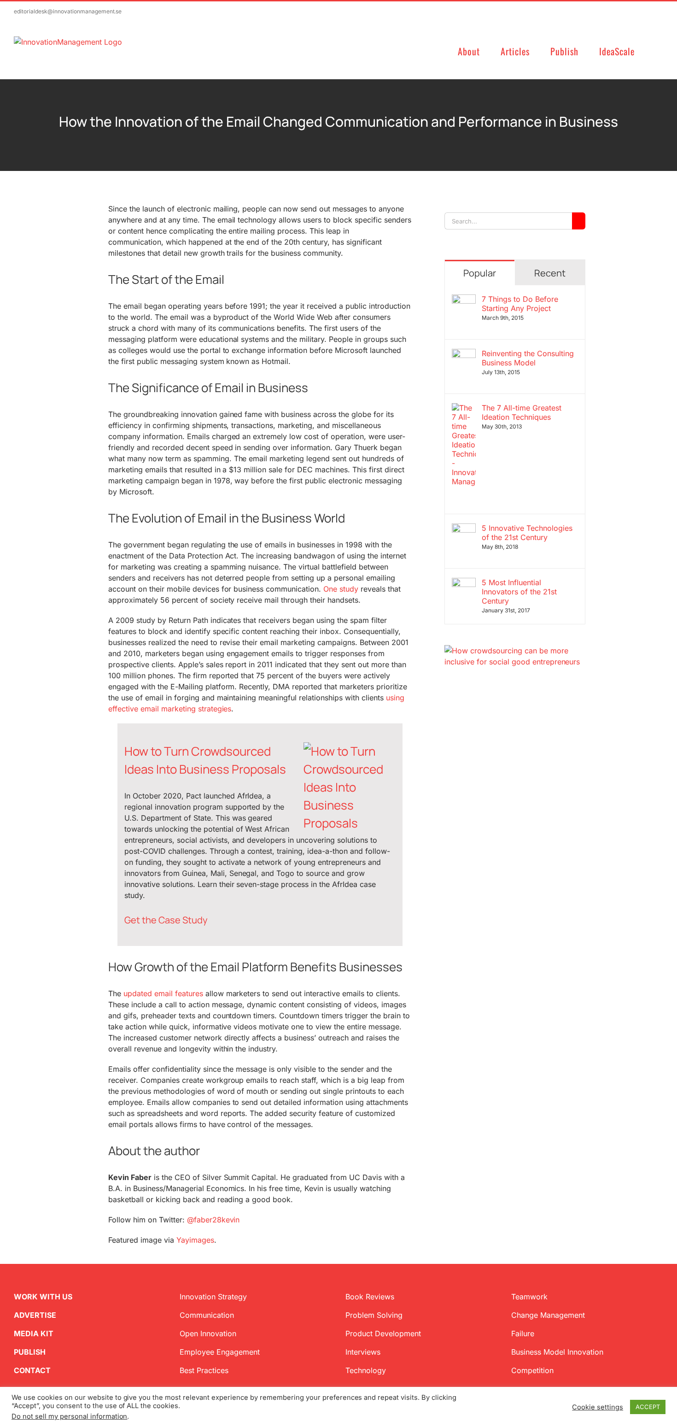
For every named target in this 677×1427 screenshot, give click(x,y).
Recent (550, 273)
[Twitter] (448, 711)
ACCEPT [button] (648, 1406)
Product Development (383, 1333)
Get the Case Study (166, 920)
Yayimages (195, 1240)
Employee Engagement (220, 1352)
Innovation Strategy (213, 1296)
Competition (532, 1370)
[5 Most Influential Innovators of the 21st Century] (464, 583)
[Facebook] (463, 711)
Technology (365, 1370)
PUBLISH (30, 1352)
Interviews (362, 1352)
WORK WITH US (43, 1296)
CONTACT (32, 1370)
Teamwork (529, 1296)
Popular (479, 273)
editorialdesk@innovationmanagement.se (68, 11)
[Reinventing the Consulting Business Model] (464, 354)
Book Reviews (369, 1296)
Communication (207, 1315)
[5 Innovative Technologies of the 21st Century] (464, 529)
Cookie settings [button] (597, 1407)
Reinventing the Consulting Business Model (528, 358)
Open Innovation (208, 1333)
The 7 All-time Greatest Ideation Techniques (521, 412)
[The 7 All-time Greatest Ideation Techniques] (464, 408)
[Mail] (492, 711)
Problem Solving (374, 1315)
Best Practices (204, 1370)
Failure (522, 1333)
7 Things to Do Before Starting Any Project (520, 303)
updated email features (163, 993)
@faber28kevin (213, 1219)
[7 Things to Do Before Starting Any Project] (464, 300)
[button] (659, 50)
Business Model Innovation (557, 1352)
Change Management (548, 1315)
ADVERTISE (35, 1315)
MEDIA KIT (33, 1333)
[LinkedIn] (477, 711)
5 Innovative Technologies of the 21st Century (527, 532)
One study (340, 588)
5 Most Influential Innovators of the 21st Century (519, 591)
